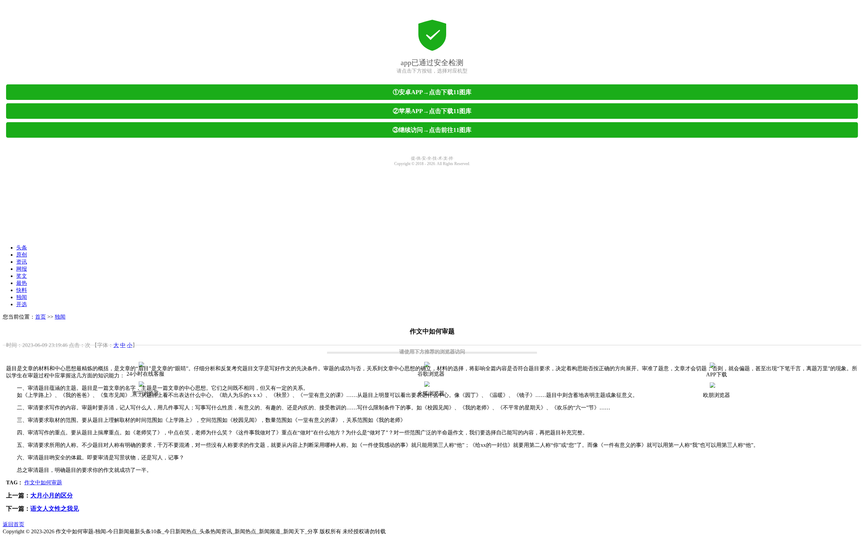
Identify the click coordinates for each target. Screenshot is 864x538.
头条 (21, 247)
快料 (21, 290)
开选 (21, 304)
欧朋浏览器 (716, 395)
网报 (21, 269)
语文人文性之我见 (54, 508)
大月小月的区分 (51, 495)
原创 (21, 255)
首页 (40, 317)
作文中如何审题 (43, 482)
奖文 (21, 276)
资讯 (21, 262)
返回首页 (13, 524)
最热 (21, 283)
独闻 (21, 297)
